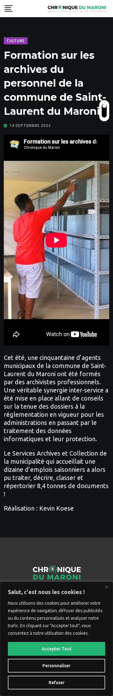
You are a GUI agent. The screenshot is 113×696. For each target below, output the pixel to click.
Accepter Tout (57, 648)
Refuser (57, 682)
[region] (56, 639)
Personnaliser (56, 665)
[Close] (106, 587)
